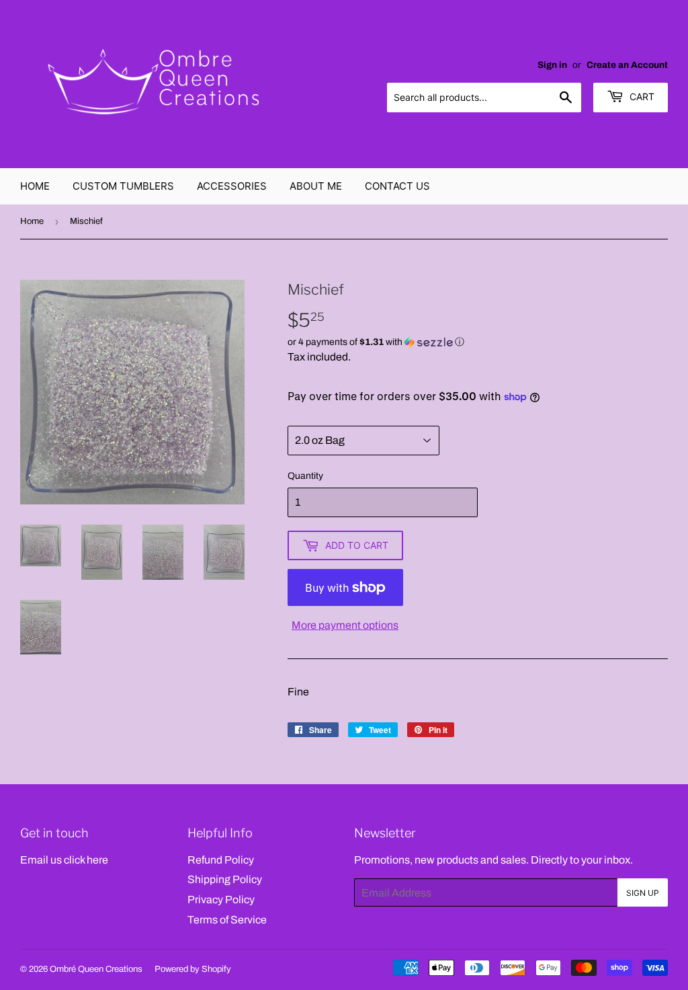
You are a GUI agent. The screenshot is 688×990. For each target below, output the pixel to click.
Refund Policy (220, 860)
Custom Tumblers (123, 186)
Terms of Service (227, 919)
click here (86, 860)
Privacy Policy (221, 899)
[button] (478, 342)
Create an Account (627, 65)
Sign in (552, 65)
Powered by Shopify (193, 969)
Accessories (232, 186)
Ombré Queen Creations (96, 969)
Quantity (305, 476)
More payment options (345, 625)
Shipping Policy (224, 879)
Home (35, 186)
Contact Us (397, 186)
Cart (640, 96)
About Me (316, 186)
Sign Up (642, 893)
